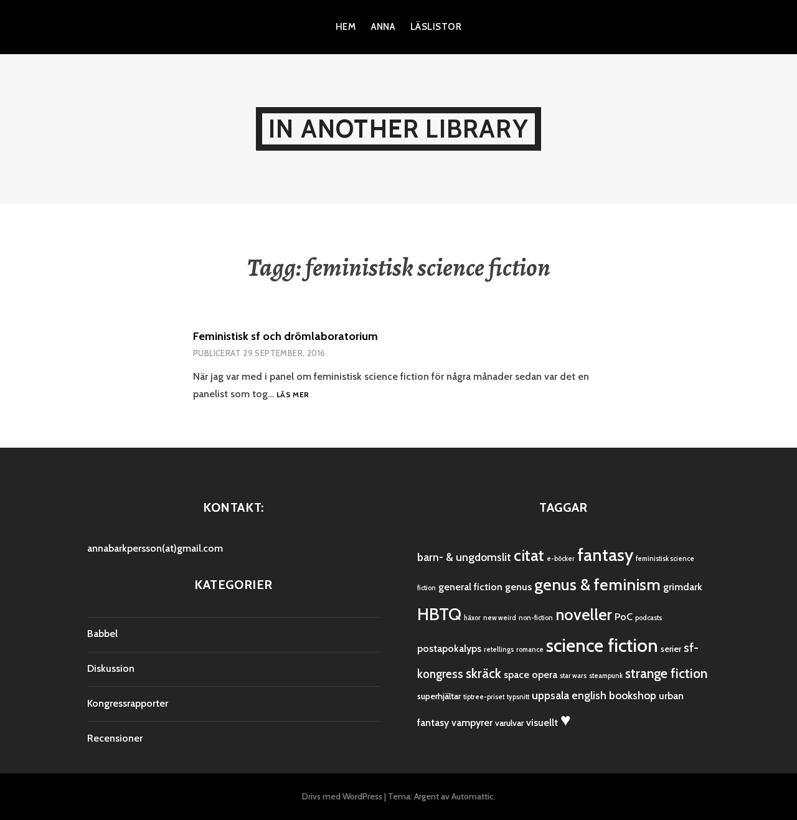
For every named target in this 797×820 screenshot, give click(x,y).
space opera (530, 675)
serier (671, 649)
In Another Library (398, 128)
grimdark (682, 587)
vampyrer (472, 722)
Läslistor (435, 26)
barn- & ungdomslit (464, 556)
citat (529, 555)
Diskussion (110, 668)
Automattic (472, 796)
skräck (483, 673)
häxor (472, 618)
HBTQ (439, 613)
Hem (346, 26)
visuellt (542, 722)
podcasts (648, 618)
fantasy (605, 554)
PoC (624, 617)
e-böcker (561, 559)
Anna (383, 26)
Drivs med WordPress (342, 796)
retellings (499, 650)
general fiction (470, 587)
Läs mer (292, 395)
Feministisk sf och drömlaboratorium (285, 336)
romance (530, 650)
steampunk (606, 676)
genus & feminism (597, 585)
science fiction (602, 645)
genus (518, 587)
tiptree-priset (483, 697)
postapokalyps (449, 648)
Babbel (102, 633)
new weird (499, 618)
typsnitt (518, 697)
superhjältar (439, 696)
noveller (583, 614)
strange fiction (666, 673)
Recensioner (115, 738)
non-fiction (536, 618)
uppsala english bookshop (594, 695)
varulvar (509, 723)
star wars (573, 676)
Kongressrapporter (127, 703)
